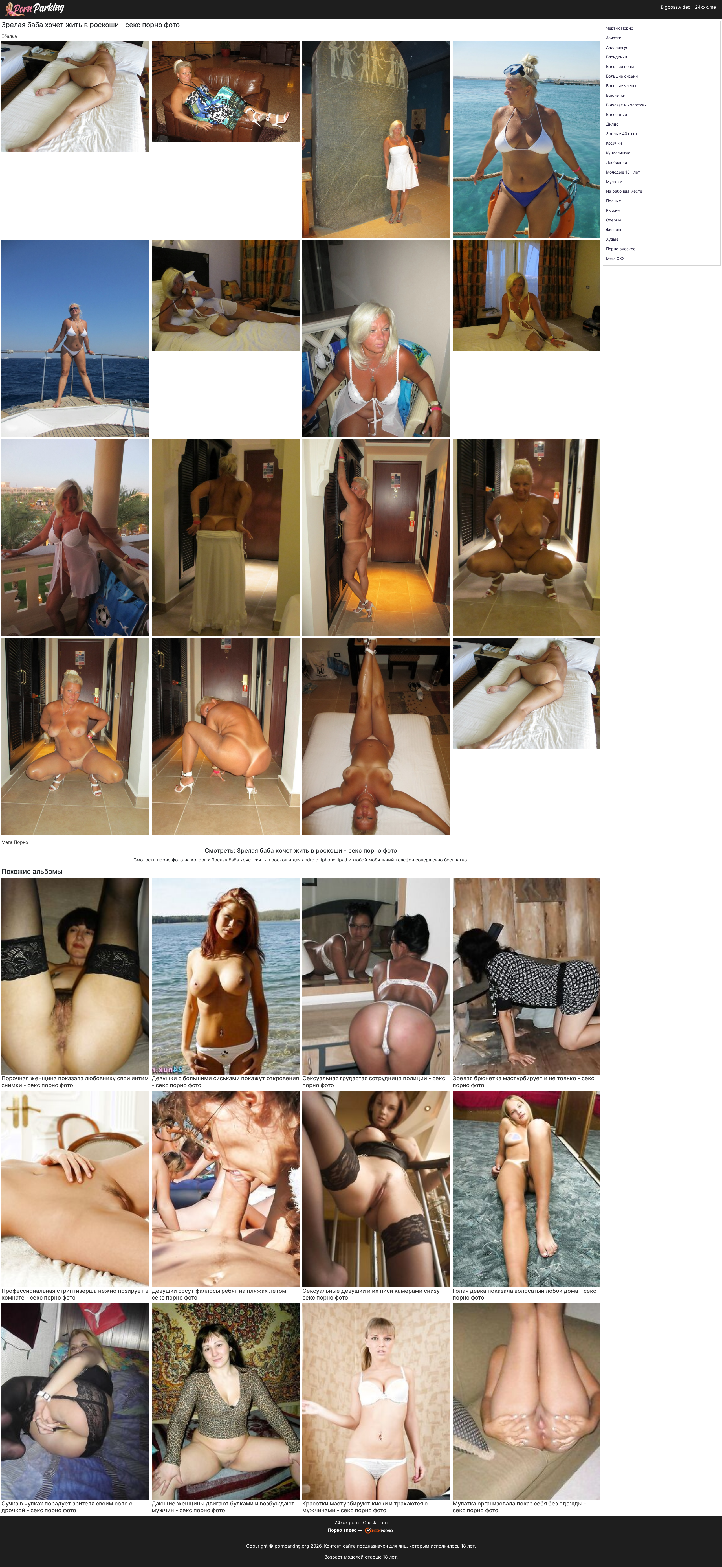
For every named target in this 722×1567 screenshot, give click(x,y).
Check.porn (375, 1522)
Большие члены (621, 85)
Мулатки (614, 181)
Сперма (613, 220)
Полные (613, 200)
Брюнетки (615, 95)
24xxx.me (705, 7)
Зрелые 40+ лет (621, 133)
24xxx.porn (346, 1522)
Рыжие (613, 210)
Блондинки (616, 56)
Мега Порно (14, 842)
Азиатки (613, 37)
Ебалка (9, 36)
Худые (612, 239)
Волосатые (616, 114)
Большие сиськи (622, 76)
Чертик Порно (619, 28)
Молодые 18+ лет (623, 172)
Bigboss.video (676, 7)
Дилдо (612, 124)
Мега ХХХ (615, 258)
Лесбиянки (616, 162)
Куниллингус (618, 152)
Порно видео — (346, 1530)
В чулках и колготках (626, 104)
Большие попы (620, 66)
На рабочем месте (624, 191)
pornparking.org (292, 1546)
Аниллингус (617, 47)
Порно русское (620, 248)
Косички (614, 143)
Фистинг (614, 229)
